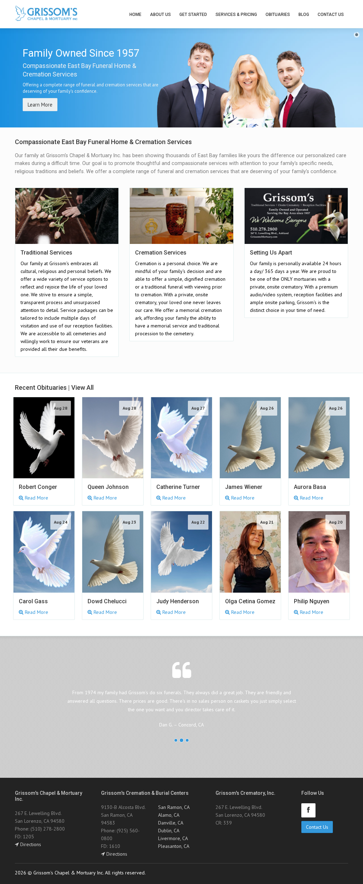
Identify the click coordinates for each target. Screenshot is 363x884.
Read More (35, 498)
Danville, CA (170, 823)
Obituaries (278, 14)
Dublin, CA (168, 830)
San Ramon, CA (174, 807)
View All (82, 387)
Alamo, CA (168, 815)
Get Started (193, 14)
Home (135, 14)
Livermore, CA (173, 838)
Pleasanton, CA (173, 846)
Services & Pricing (236, 14)
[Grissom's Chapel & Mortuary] (46, 13)
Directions (30, 844)
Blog (303, 14)
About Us (160, 14)
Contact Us (331, 14)
